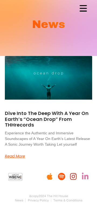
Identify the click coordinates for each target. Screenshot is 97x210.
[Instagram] (73, 176)
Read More (15, 156)
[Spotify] (61, 176)
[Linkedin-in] (85, 176)
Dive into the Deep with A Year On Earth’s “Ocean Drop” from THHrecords (47, 119)
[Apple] (49, 176)
